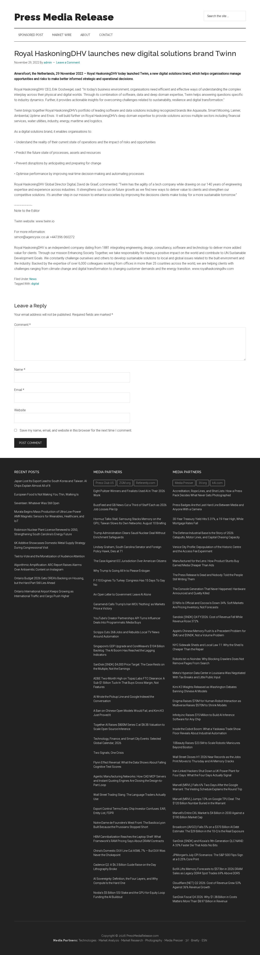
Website (20, 410)
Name (19, 369)
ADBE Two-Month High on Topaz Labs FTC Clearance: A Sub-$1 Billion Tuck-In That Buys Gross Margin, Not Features (129, 683)
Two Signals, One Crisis (108, 752)
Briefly (195, 940)
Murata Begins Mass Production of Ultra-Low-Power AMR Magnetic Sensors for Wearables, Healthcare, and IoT (49, 516)
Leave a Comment (68, 62)
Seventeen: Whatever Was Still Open (36, 503)
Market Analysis (109, 940)
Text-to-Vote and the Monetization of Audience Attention (49, 556)
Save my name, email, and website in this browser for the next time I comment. (76, 430)
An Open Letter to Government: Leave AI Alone (122, 594)
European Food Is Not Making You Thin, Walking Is (46, 494)
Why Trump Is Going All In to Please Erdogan (121, 570)
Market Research (132, 940)
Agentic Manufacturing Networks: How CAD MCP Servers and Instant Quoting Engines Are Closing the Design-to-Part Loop (129, 781)
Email (19, 390)
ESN (204, 940)
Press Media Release (64, 17)
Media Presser (174, 940)
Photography (153, 940)
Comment (22, 325)
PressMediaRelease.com (143, 935)
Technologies (87, 940)
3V (187, 940)
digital (35, 283)
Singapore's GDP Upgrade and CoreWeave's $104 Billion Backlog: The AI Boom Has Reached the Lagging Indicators (129, 650)
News (33, 279)
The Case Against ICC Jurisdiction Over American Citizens (129, 561)
